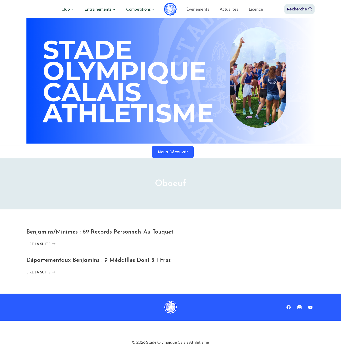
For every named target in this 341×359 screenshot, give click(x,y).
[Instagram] (299, 307)
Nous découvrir (173, 151)
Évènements (197, 9)
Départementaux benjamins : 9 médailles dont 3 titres (98, 260)
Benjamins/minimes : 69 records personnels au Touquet (99, 232)
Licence (256, 9)
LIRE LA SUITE (40, 244)
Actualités (229, 9)
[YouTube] (310, 307)
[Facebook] (288, 307)
